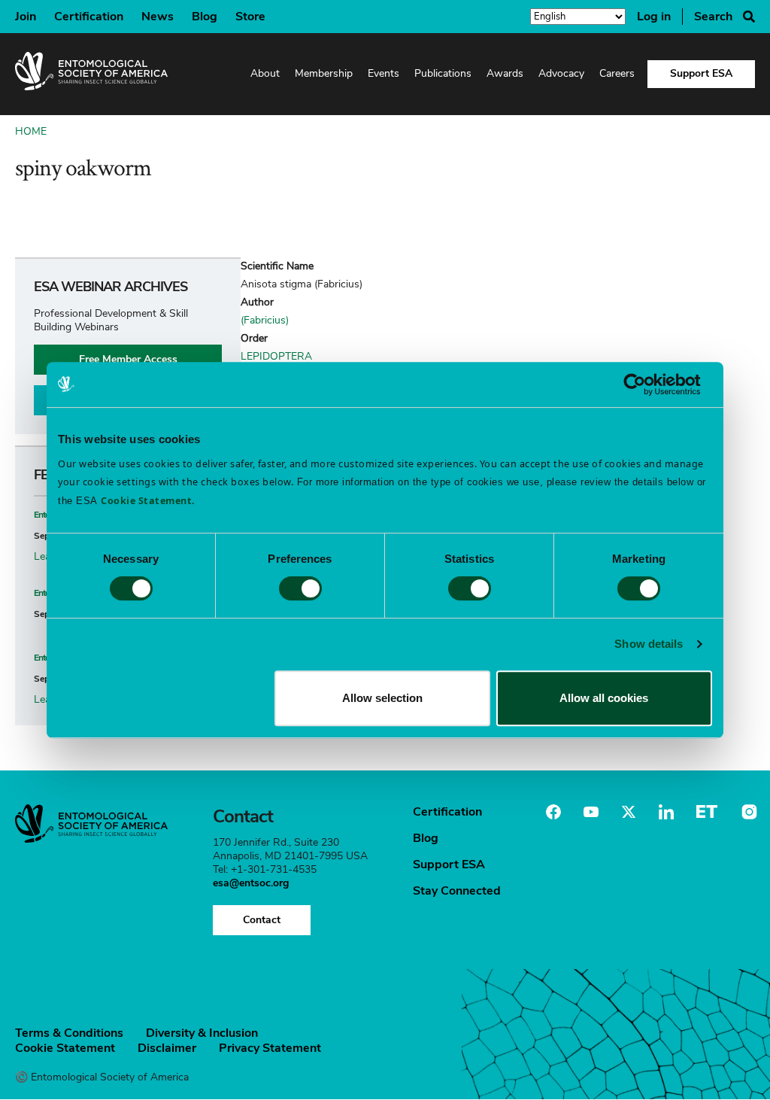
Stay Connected (457, 891)
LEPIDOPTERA (276, 356)
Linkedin (666, 811)
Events (383, 73)
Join (25, 16)
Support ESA (701, 73)
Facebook (553, 811)
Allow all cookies (603, 697)
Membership (324, 73)
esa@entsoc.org (251, 883)
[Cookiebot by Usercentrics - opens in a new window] (646, 384)
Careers (617, 73)
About (265, 73)
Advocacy (561, 73)
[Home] (91, 74)
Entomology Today (706, 811)
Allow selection (382, 697)
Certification (88, 16)
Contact (261, 920)
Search (713, 16)
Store (250, 16)
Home (31, 131)
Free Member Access (128, 359)
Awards (505, 73)
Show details (648, 643)
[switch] (300, 588)
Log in (654, 16)
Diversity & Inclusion (202, 1033)
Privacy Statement (270, 1048)
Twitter (628, 811)
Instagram (747, 811)
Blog (204, 16)
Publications (442, 73)
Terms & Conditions (69, 1033)
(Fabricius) (265, 320)
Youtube (591, 811)
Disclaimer (167, 1048)
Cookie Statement (65, 1048)
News (157, 16)
